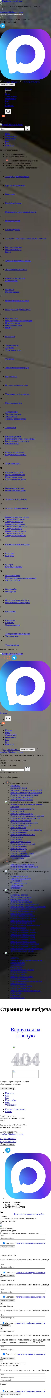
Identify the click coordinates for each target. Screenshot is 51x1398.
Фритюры (9, 359)
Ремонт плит (16, 839)
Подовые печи (11, 318)
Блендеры (9, 556)
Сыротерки (10, 620)
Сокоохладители (12, 229)
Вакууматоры (11, 376)
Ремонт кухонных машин (21, 976)
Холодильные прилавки (16, 526)
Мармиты (9, 289)
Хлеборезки (10, 428)
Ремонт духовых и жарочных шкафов (27, 816)
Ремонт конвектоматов (20, 820)
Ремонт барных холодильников (24, 795)
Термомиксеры (12, 345)
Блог (7, 103)
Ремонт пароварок (18, 832)
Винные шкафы (12, 443)
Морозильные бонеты (15, 475)
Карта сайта (10, 1100)
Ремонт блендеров (18, 972)
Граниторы (10, 194)
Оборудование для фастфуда (17, 309)
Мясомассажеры (12, 576)
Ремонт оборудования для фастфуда (26, 830)
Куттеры (9, 564)
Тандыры (9, 348)
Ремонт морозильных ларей (22, 920)
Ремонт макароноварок (20, 825)
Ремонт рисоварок (18, 846)
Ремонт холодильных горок (22, 934)
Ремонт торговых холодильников (25, 925)
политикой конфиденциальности (30, 1243)
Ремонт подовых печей (20, 841)
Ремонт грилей (17, 811)
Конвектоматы (11, 281)
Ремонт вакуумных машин (22, 864)
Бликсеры (9, 553)
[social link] (7, 1152)
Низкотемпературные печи (17, 301)
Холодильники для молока (17, 517)
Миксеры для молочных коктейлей (20, 212)
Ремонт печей (16, 837)
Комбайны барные (13, 203)
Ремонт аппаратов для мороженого (26, 792)
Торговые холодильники (16, 499)
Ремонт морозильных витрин (23, 918)
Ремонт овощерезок (19, 979)
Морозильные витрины (15, 479)
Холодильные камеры (15, 524)
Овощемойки (11, 589)
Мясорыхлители (12, 580)
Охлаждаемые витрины (15, 490)
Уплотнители (11, 96)
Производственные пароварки (18, 321)
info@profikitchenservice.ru (11, 12)
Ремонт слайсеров (18, 983)
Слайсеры (9, 623)
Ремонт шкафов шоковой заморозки (26, 948)
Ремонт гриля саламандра (21, 813)
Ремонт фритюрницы (20, 856)
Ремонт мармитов (18, 827)
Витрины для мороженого (17, 441)
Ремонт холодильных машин (23, 941)
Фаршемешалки (12, 645)
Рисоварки (10, 336)
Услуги (8, 92)
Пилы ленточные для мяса (17, 600)
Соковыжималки (12, 625)
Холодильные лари (13, 529)
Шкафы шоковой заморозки (17, 544)
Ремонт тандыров (18, 851)
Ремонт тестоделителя (20, 988)
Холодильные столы (14, 533)
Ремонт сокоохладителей (21, 799)
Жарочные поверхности (16, 269)
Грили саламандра (13, 249)
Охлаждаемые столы (14, 488)
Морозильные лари (13, 477)
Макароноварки (12, 292)
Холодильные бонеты (15, 519)
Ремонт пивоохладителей (21, 797)
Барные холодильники (15, 185)
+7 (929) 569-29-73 (31, 82)
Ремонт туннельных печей (22, 853)
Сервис (8, 1111)
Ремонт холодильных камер (22, 937)
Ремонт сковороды (18, 848)
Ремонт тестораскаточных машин (25, 991)
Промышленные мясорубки (17, 603)
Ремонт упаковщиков (19, 869)
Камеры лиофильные (14, 452)
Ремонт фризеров (18, 927)
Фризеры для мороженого (16, 508)
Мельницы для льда (14, 472)
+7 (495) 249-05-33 (11, 82)
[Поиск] (8, 111)
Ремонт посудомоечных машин (24, 867)
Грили (8, 252)
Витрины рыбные (13, 436)
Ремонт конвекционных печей (24, 823)
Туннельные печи (13, 350)
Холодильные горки (14, 522)
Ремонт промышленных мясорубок (26, 981)
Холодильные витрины (15, 531)
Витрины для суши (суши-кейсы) (20, 439)
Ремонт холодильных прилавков (24, 944)
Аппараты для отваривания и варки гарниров (25, 238)
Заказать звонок (7, 85)
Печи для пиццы (12, 323)
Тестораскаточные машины (17, 634)
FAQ (7, 101)
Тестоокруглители (13, 414)
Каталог (8, 89)
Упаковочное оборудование (17, 394)
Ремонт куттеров (18, 974)
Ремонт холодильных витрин (23, 932)
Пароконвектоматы (13, 325)
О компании (10, 99)
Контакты (9, 106)
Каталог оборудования (15, 1109)
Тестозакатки (11, 416)
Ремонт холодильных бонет (22, 930)
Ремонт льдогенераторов (21, 913)
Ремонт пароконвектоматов (22, 834)
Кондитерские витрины (15, 455)
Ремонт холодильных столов (23, 946)
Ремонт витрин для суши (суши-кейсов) (28, 906)
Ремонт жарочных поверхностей (25, 818)
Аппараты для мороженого (17, 176)
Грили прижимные (13, 247)
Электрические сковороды (17, 368)
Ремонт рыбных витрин (21, 923)
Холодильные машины (15, 536)
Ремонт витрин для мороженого (24, 904)
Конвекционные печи (15, 278)
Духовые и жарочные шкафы (18, 261)
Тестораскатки (11, 412)
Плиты (8, 328)
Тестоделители (11, 636)
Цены (7, 94)
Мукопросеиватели (13, 403)
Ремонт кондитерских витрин (23, 909)
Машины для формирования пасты (20, 578)
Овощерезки (10, 591)
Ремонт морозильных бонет (22, 916)
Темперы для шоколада (15, 419)
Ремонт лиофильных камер (22, 911)
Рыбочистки (10, 611)
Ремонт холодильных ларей (22, 939)
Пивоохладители (12, 221)
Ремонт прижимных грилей (22, 844)
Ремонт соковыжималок (21, 986)
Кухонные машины (13, 567)
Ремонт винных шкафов (21, 902)
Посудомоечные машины (16, 385)
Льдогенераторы (12, 463)
